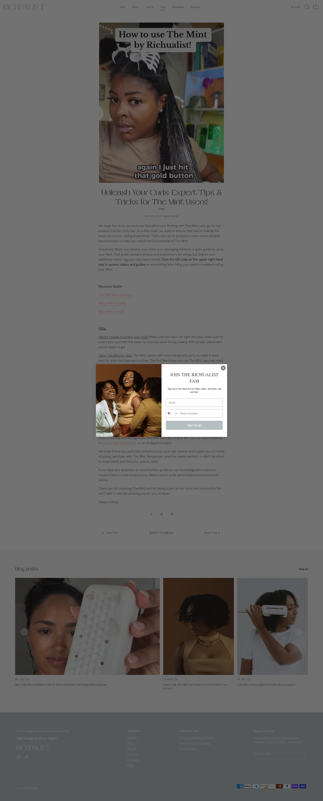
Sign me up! (194, 425)
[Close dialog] (223, 368)
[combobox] (172, 413)
